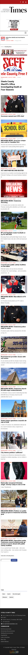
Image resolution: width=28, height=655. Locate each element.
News (12, 40)
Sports (15, 230)
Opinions (11, 597)
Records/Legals (16, 594)
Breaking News (4, 77)
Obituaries (4, 597)
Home (2, 46)
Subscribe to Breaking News (7, 555)
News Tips (3, 639)
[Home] (14, 9)
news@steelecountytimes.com (10, 623)
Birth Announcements (6, 629)
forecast (14, 19)
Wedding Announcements (7, 633)
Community (8, 40)
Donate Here (14, 29)
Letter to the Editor (5, 637)
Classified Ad (4, 635)
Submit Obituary (5, 641)
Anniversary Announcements (8, 631)
